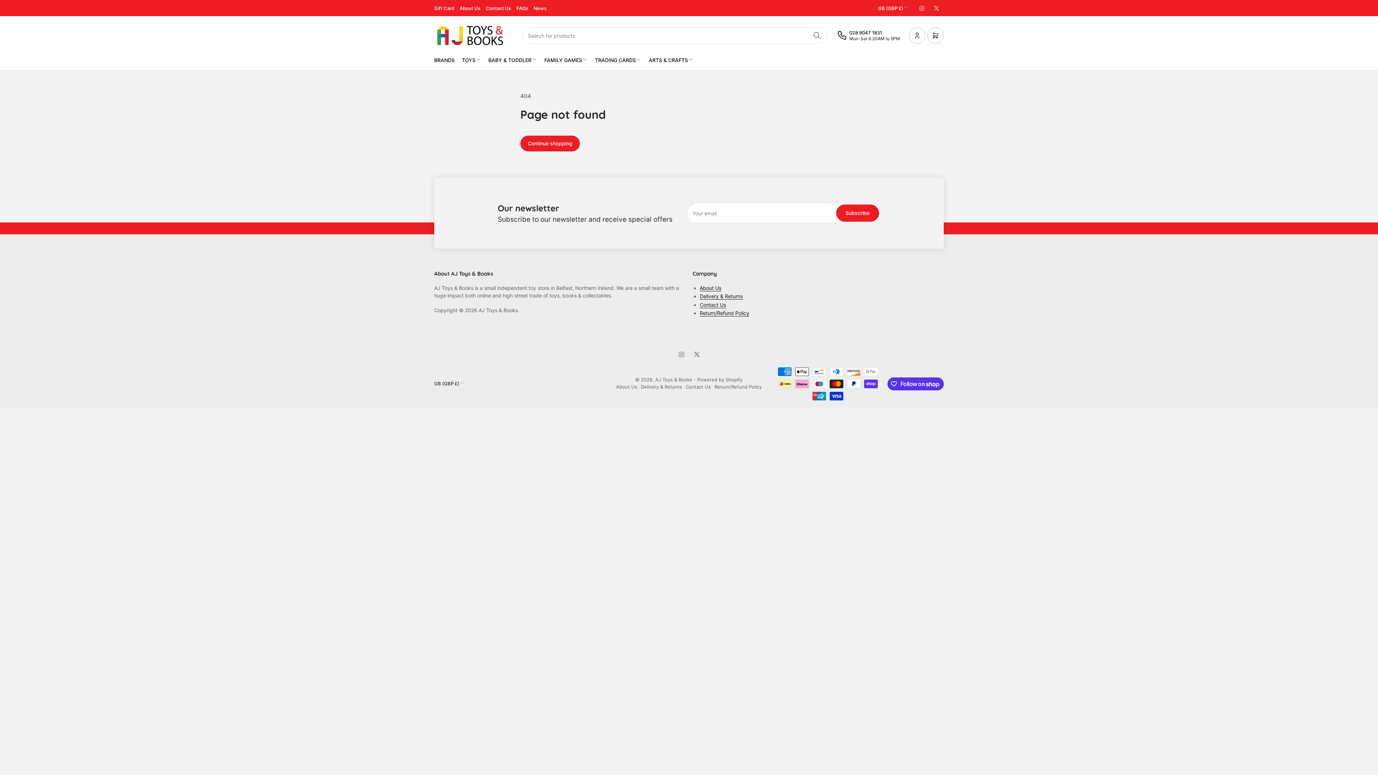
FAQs (522, 8)
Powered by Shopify (719, 379)
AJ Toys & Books (673, 379)
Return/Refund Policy (724, 313)
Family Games (563, 60)
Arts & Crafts (668, 60)
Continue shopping (550, 143)
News (540, 8)
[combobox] (675, 35)
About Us (470, 8)
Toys (468, 60)
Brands (444, 60)
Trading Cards (615, 60)
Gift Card (444, 8)
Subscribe (857, 213)
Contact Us (498, 8)
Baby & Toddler (509, 60)
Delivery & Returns (721, 296)
